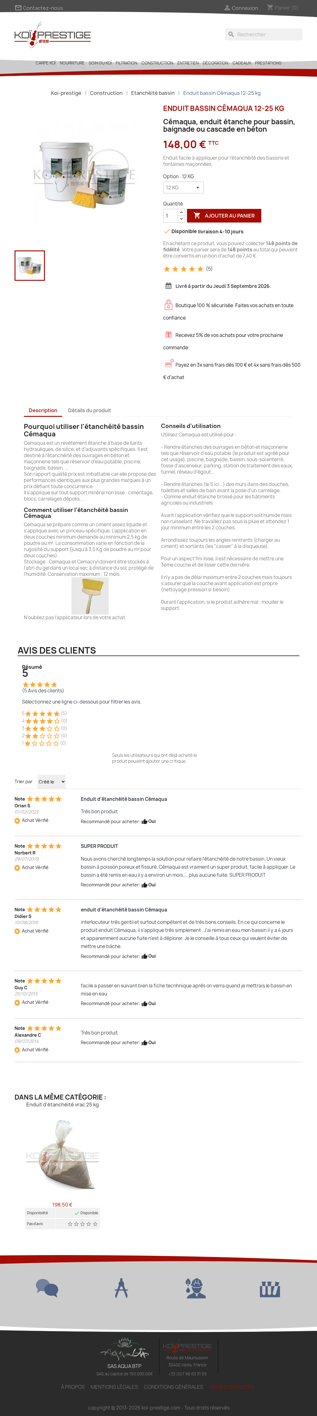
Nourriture (72, 63)
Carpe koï (46, 63)
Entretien (188, 63)
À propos (73, 1386)
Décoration (215, 63)
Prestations (268, 63)
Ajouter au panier (224, 215)
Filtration (126, 63)
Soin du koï (100, 63)
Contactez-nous (39, 8)
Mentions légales (114, 1386)
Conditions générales (173, 1386)
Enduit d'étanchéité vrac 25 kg (62, 1104)
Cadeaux (241, 63)
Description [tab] (43, 410)
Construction (157, 63)
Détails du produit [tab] (89, 410)
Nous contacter (231, 1386)
